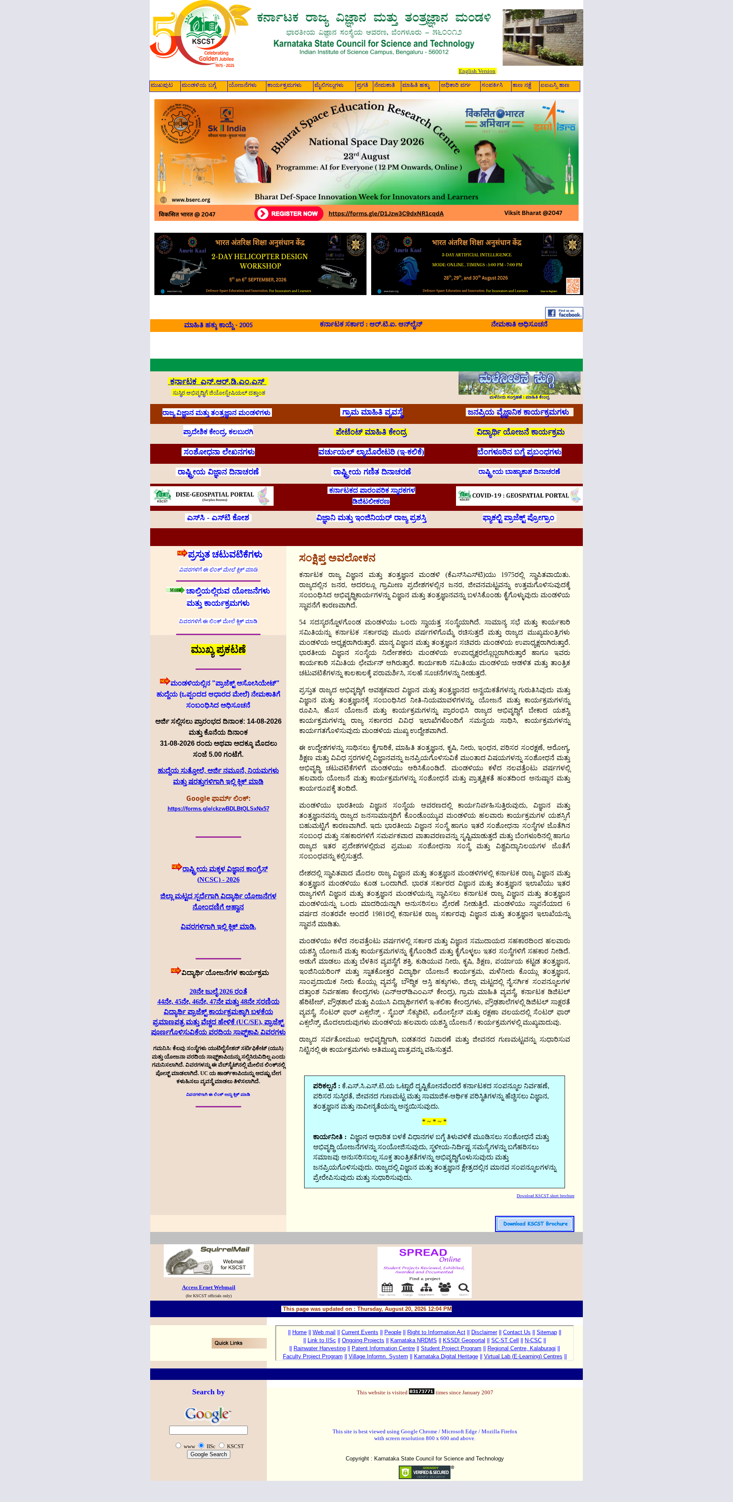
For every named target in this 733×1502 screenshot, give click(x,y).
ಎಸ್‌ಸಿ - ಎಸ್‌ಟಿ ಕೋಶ (218, 517)
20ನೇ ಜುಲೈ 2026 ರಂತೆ (218, 991)
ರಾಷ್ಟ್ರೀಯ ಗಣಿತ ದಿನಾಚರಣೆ (372, 472)
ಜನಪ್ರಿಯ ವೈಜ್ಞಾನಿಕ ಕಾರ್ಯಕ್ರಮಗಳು (519, 412)
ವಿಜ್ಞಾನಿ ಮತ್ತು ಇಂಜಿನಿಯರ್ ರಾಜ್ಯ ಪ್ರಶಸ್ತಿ (371, 517)
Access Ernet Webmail (208, 1287)
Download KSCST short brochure (545, 1195)
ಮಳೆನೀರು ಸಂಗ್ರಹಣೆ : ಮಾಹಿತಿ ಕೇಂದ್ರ (519, 397)
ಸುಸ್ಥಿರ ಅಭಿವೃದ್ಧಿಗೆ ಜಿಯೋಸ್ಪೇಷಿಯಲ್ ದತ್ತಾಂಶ (219, 393)
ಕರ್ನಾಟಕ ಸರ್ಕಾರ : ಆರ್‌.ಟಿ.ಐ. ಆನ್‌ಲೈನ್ (371, 324)
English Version (477, 71)
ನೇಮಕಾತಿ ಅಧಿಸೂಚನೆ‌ (519, 324)
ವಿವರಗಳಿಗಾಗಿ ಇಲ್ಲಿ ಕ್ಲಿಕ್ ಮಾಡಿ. (218, 926)
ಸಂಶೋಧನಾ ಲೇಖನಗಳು (219, 452)
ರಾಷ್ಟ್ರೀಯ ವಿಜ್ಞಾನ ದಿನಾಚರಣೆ (218, 472)
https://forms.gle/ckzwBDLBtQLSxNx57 (218, 808)
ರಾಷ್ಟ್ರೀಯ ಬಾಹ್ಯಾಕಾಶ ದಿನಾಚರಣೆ (519, 471)
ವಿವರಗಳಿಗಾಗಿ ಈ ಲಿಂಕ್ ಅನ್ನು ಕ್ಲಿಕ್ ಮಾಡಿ (218, 1094)
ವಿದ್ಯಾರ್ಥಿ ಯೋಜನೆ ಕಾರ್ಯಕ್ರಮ (521, 432)
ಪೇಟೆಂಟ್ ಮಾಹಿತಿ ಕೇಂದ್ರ (371, 432)
